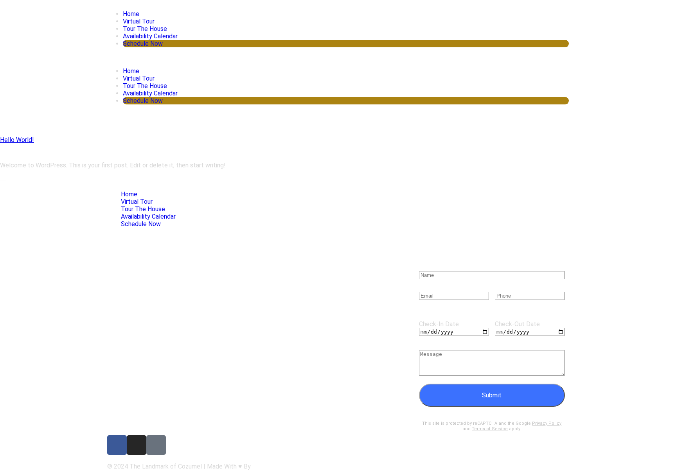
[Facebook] (117, 445)
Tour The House (145, 28)
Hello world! (17, 140)
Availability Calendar (150, 36)
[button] (338, 57)
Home (131, 14)
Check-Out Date (517, 324)
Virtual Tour (139, 21)
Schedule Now (143, 43)
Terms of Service (490, 428)
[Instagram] (136, 445)
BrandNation (269, 466)
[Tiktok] (156, 445)
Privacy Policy (546, 423)
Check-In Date (439, 324)
